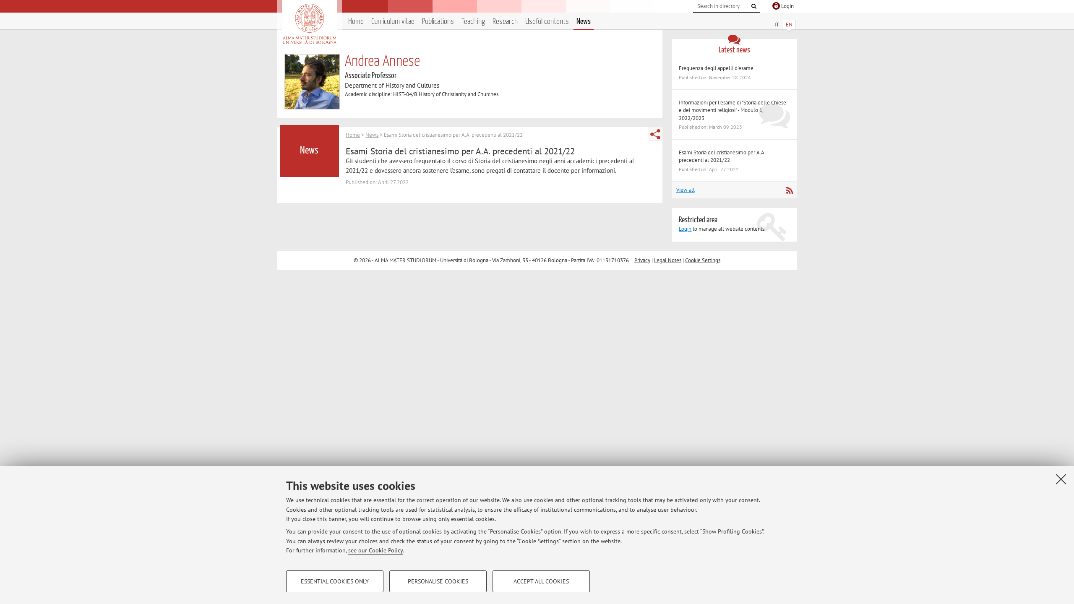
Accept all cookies (541, 581)
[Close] (1061, 479)
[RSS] (789, 190)
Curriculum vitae (392, 22)
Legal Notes (667, 260)
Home (356, 22)
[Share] (655, 134)
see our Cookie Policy (375, 550)
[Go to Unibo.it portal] (309, 24)
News (583, 22)
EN (789, 24)
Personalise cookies (438, 581)
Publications (438, 22)
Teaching (473, 22)
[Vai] (754, 6)
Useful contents (547, 22)
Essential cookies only (335, 581)
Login (685, 228)
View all (685, 189)
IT (776, 24)
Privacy (642, 260)
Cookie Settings (702, 260)
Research (505, 22)
